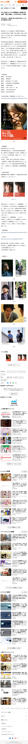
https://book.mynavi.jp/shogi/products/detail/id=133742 (14, 98)
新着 (2, 5)
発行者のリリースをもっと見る (14, 463)
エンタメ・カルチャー (12, 371)
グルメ (10, 5)
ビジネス (3, 374)
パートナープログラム (7, 726)
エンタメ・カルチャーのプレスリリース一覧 (15, 708)
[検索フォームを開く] (15, 2)
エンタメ (6, 5)
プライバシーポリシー (7, 731)
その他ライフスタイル (18, 377)
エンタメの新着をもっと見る (14, 527)
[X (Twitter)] (10, 383)
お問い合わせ (14, 393)
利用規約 (3, 729)
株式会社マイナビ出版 (6, 24)
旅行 (14, 5)
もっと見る (24, 471)
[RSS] (18, 738)
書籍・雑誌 (9, 377)
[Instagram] (15, 738)
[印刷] (16, 383)
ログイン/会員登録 (22, 1)
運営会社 (3, 723)
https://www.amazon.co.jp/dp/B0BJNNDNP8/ (12, 239)
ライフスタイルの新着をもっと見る (14, 587)
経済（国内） (4, 380)
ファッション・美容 (20, 5)
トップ (2, 708)
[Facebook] (7, 383)
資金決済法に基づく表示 (7, 734)
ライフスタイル (21, 371)
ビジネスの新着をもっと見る (14, 648)
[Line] (13, 383)
